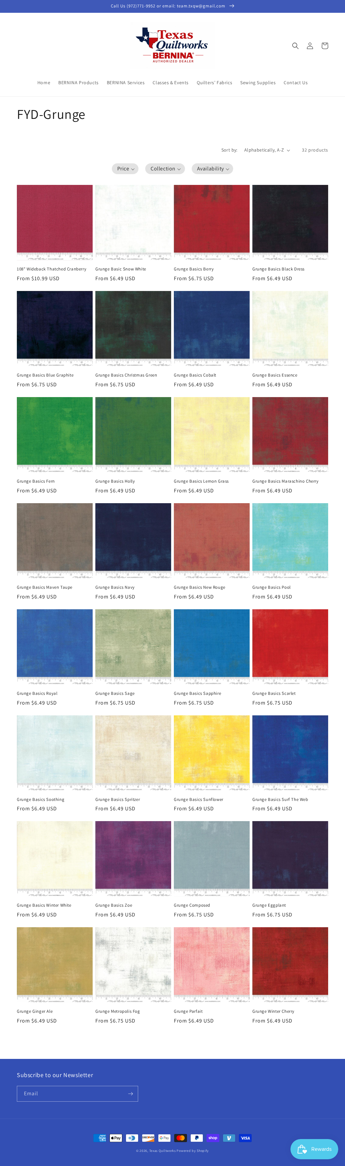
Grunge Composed (192, 905)
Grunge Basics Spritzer (117, 799)
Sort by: (229, 150)
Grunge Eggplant (269, 905)
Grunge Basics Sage (115, 693)
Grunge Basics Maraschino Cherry (285, 481)
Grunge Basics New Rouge (199, 587)
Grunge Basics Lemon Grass (201, 481)
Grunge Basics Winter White (44, 905)
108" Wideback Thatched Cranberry (51, 269)
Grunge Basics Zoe (113, 905)
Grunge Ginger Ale (35, 1011)
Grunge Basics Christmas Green (126, 375)
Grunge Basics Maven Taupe (44, 587)
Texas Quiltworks (162, 1150)
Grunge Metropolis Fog (117, 1011)
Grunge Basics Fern (36, 481)
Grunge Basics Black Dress (278, 269)
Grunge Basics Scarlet (274, 693)
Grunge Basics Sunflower (198, 799)
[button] (295, 45)
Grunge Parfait (188, 1011)
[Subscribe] (130, 1094)
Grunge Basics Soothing (40, 799)
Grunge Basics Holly (115, 481)
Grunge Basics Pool (271, 587)
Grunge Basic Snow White (120, 269)
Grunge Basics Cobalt (195, 375)
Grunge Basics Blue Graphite (45, 375)
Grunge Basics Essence (274, 375)
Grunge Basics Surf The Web (280, 799)
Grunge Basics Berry (194, 269)
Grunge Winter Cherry (273, 1011)
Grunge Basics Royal (37, 693)
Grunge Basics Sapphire (197, 693)
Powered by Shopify (193, 1150)
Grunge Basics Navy (115, 587)
